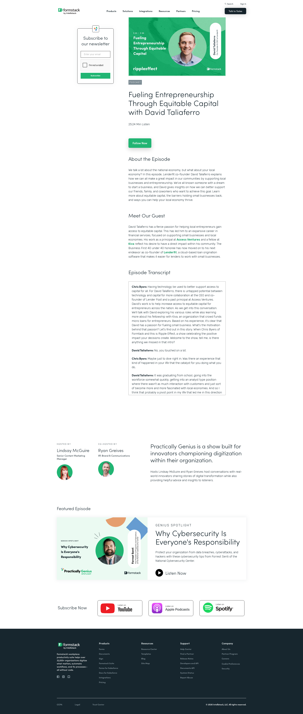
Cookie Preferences (231, 663)
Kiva (131, 244)
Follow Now (140, 143)
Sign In (243, 3)
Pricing (196, 11)
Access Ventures (188, 239)
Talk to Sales (235, 11)
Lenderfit (170, 252)
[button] (111, 11)
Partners (181, 11)
